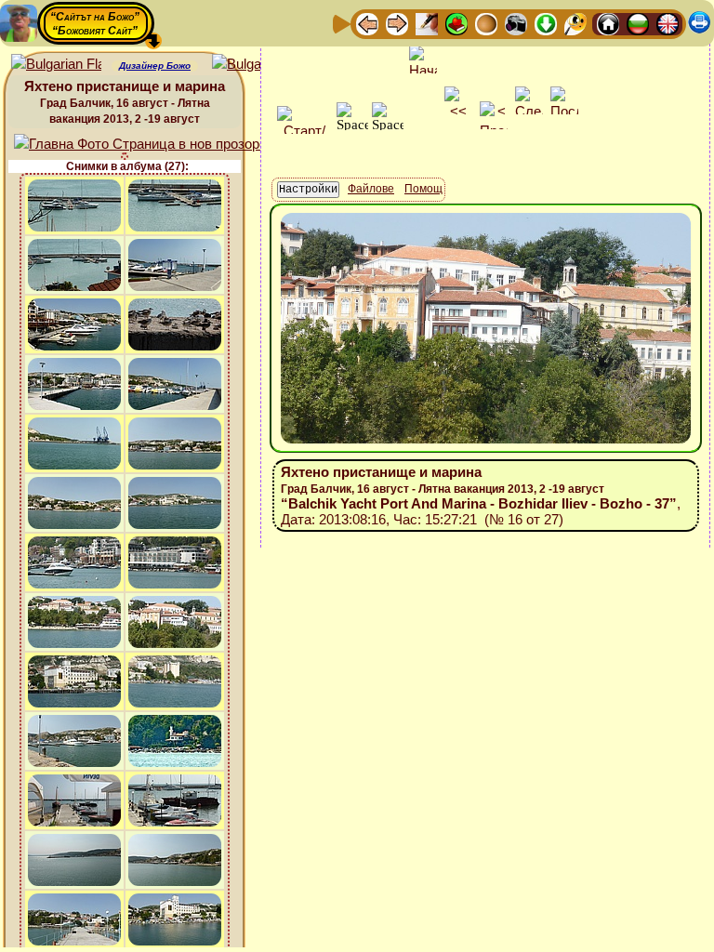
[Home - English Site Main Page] (667, 23)
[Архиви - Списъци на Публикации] (427, 23)
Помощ (423, 188)
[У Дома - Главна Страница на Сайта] (608, 23)
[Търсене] (575, 23)
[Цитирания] (456, 23)
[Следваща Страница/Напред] (397, 23)
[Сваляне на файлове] (546, 23)
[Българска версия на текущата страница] (257, 64)
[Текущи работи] (486, 23)
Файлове (371, 188)
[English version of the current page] (56, 64)
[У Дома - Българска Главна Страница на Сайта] (638, 23)
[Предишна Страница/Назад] (367, 23)
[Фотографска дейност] (516, 23)
